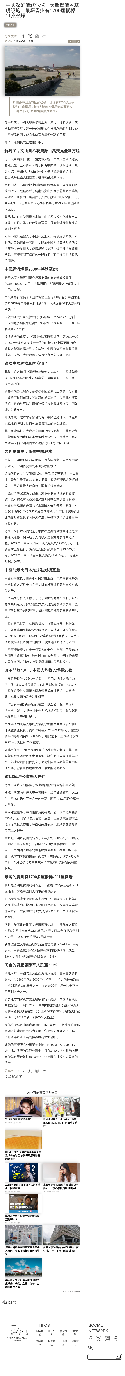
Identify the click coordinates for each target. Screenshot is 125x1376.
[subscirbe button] (118, 1356)
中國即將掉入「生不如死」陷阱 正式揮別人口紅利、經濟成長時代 (61, 1122)
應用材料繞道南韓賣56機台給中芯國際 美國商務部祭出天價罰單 (22, 1250)
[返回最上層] (115, 1366)
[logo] (17, 1329)
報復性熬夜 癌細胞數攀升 (19, 1119)
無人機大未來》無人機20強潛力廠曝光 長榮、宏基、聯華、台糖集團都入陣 (22, 1283)
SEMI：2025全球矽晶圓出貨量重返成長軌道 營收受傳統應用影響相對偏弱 (23, 1155)
